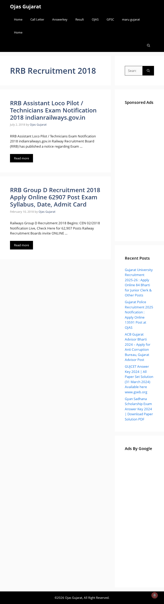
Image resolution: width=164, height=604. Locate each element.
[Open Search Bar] (148, 45)
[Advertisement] (139, 171)
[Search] (148, 71)
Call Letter (37, 19)
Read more (21, 158)
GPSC (110, 19)
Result (79, 19)
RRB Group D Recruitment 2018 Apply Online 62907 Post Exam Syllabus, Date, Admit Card (55, 197)
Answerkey (59, 19)
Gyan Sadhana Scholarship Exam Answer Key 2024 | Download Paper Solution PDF (139, 408)
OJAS (95, 19)
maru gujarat (131, 19)
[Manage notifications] (154, 595)
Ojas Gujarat (25, 6)
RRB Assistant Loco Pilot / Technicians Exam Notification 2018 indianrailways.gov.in (53, 110)
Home (18, 19)
